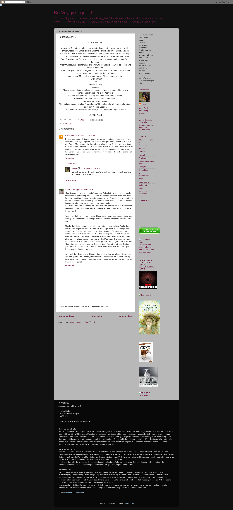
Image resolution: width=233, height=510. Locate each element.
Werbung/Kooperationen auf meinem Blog (146, 127)
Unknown (69, 135)
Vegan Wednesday (144, 174)
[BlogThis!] (94, 120)
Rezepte (142, 167)
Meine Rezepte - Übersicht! (146, 121)
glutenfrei (143, 185)
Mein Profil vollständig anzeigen (143, 110)
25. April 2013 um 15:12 (85, 135)
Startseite (96, 316)
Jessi (74, 168)
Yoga (141, 179)
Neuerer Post (66, 316)
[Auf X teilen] (97, 120)
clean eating (144, 182)
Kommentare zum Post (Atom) (82, 322)
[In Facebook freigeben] (99, 120)
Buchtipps (143, 145)
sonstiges (69, 124)
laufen (141, 188)
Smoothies (143, 170)
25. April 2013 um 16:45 (91, 168)
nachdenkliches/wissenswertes (146, 192)
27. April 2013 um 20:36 (83, 189)
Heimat (142, 155)
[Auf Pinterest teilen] (102, 120)
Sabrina (68, 189)
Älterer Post (126, 316)
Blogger (130, 503)
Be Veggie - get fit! (73, 12)
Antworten (69, 158)
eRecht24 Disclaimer (75, 493)
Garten (142, 152)
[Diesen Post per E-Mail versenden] (91, 120)
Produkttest (143, 158)
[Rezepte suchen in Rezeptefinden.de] (147, 295)
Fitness (142, 148)
